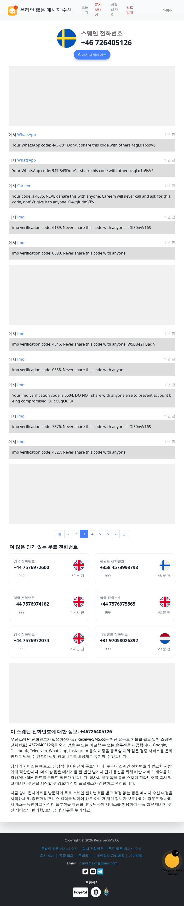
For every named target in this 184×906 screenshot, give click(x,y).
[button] (165, 10)
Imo (20, 217)
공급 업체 (66, 855)
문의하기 (85, 855)
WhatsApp (26, 134)
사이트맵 (136, 855)
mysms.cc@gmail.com (99, 863)
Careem (24, 185)
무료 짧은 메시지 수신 (124, 848)
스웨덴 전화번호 (102, 33)
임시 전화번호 (93, 848)
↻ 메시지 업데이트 (92, 54)
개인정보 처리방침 (110, 855)
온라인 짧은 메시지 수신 (59, 848)
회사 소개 (47, 855)
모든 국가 (84, 9)
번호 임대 (129, 9)
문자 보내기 (98, 9)
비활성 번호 (114, 9)
